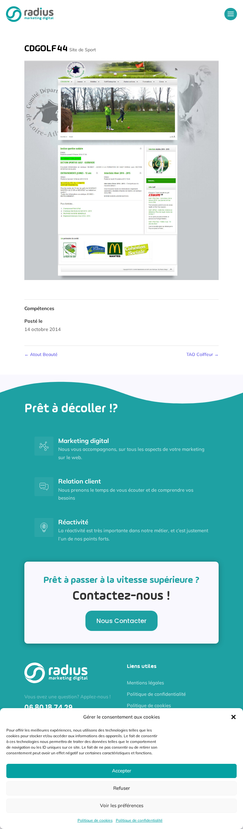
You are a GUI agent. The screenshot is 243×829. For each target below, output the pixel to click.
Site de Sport (82, 50)
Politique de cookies (95, 820)
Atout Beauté (41, 354)
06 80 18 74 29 (48, 708)
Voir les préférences (121, 805)
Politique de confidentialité (139, 820)
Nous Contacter (121, 620)
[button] (233, 717)
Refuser (121, 788)
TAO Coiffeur (202, 354)
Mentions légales (145, 683)
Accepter (121, 771)
